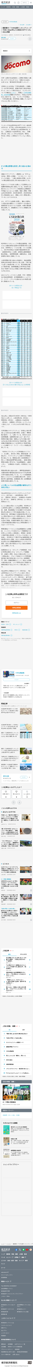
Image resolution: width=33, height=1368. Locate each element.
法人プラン (4, 1330)
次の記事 (28, 24)
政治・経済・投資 (13, 1260)
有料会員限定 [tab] (23, 954)
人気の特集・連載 (9, 1026)
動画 (27, 7)
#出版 (17, 1115)
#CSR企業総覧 (13, 21)
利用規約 (3, 1335)
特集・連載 (15, 7)
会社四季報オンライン (7, 1288)
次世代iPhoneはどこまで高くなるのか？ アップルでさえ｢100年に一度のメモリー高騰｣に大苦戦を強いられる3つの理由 (9, 884)
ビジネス (5, 21)
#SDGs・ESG (5, 624)
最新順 (9, 7)
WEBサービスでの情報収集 (15, 1346)
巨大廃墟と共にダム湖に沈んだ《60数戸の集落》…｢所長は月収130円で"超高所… (16, 959)
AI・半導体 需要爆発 (9, 1102)
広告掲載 (3, 1346)
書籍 (23, 1257)
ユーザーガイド (5, 1333)
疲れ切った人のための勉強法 (19, 1127)
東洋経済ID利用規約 (22, 1352)
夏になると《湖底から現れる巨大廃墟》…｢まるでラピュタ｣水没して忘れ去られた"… (16, 988)
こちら (13, 92)
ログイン (25, 2)
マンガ (3, 1257)
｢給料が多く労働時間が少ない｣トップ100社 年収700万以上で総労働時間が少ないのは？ (10, 758)
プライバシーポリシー (7, 1349)
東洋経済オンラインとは (7, 1322)
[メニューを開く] (31, 2)
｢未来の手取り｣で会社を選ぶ (14, 1038)
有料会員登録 (16, 607)
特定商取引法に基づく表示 (8, 1352)
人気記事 (6, 951)
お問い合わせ (16, 1354)
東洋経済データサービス (7, 1309)
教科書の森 (4, 1314)
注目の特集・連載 (8, 1081)
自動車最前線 (10, 1064)
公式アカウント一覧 (20, 1344)
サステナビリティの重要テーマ (14, 1042)
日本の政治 (9, 1060)
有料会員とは (16, 613)
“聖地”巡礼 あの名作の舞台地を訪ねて (17, 1033)
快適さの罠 (14, 1139)
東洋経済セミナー (21, 1309)
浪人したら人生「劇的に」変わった (16, 1055)
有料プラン (4, 1328)
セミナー (8, 1257)
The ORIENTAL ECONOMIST (9, 1286)
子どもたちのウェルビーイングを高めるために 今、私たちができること (18, 1073)
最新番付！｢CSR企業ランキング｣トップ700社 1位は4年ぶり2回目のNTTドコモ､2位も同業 (17, 30)
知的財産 (17, 1349)
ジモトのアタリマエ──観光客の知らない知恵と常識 (18, 1068)
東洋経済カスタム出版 (23, 1311)
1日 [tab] (9, 1029)
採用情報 (10, 1344)
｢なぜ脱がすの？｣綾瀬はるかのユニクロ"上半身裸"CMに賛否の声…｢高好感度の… (16, 966)
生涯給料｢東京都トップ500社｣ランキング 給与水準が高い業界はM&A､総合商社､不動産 (9, 726)
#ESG (16, 629)
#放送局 (5, 1115)
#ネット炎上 (11, 1115)
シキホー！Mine (5, 1296)
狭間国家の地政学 (16, 1150)
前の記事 (22, 24)
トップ (3, 7)
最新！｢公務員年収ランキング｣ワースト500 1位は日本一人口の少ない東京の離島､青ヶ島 (10, 734)
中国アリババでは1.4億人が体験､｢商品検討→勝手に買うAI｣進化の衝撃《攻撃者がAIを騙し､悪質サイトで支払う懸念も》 (9, 898)
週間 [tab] (23, 1029)
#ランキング (16, 624)
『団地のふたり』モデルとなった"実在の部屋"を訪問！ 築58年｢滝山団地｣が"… (16, 981)
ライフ (3, 1263)
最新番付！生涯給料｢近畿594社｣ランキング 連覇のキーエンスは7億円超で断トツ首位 (9, 766)
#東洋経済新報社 (5, 635)
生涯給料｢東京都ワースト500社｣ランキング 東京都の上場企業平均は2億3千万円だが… (9, 710)
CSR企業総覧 (20, 673)
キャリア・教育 (23, 1260)
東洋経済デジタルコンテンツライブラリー (12, 1293)
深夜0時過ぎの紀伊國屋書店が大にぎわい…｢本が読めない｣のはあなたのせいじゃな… (16, 974)
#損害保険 (24, 629)
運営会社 (3, 1344)
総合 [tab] (9, 954)
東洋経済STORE (5, 1291)
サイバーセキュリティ (7, 1275)
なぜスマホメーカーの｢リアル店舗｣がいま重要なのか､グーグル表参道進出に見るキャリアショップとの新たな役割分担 (10, 869)
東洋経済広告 (4, 1311)
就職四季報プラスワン (12, 1047)
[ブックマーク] (30, 39)
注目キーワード (8, 1110)
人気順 (23, 7)
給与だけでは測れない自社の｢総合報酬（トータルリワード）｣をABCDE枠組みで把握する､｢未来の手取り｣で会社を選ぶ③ (10, 914)
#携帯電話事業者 (5, 629)
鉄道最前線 (4, 1277)
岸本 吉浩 (3, 37)
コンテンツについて (6, 1325)
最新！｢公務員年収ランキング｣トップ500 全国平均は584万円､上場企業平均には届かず (10, 750)
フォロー (12, 38)
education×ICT (5, 1272)
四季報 (16, 1257)
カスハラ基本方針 (5, 1354)
